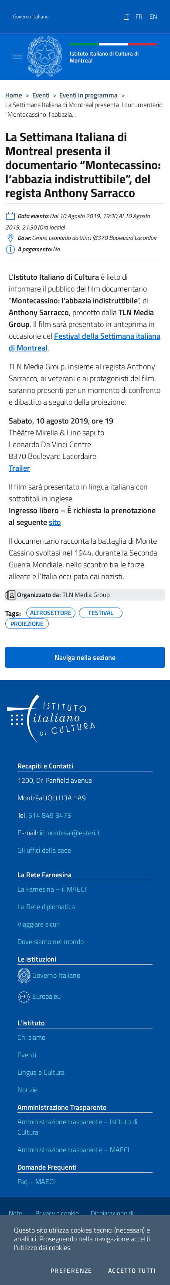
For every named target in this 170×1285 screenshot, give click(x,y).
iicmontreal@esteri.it (70, 832)
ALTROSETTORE (50, 611)
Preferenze (71, 1271)
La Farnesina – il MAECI (51, 889)
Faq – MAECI (36, 1181)
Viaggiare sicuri (38, 924)
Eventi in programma (88, 95)
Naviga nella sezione (85, 657)
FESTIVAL (100, 611)
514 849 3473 (49, 815)
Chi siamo (31, 1037)
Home (13, 95)
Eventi (41, 95)
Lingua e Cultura (41, 1072)
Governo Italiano (30, 17)
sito (55, 522)
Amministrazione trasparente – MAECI (73, 1149)
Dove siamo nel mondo (50, 941)
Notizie (27, 1089)
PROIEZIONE (27, 622)
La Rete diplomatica (46, 906)
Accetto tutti (132, 1271)
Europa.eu (46, 996)
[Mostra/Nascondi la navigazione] (17, 56)
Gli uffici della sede (44, 850)
